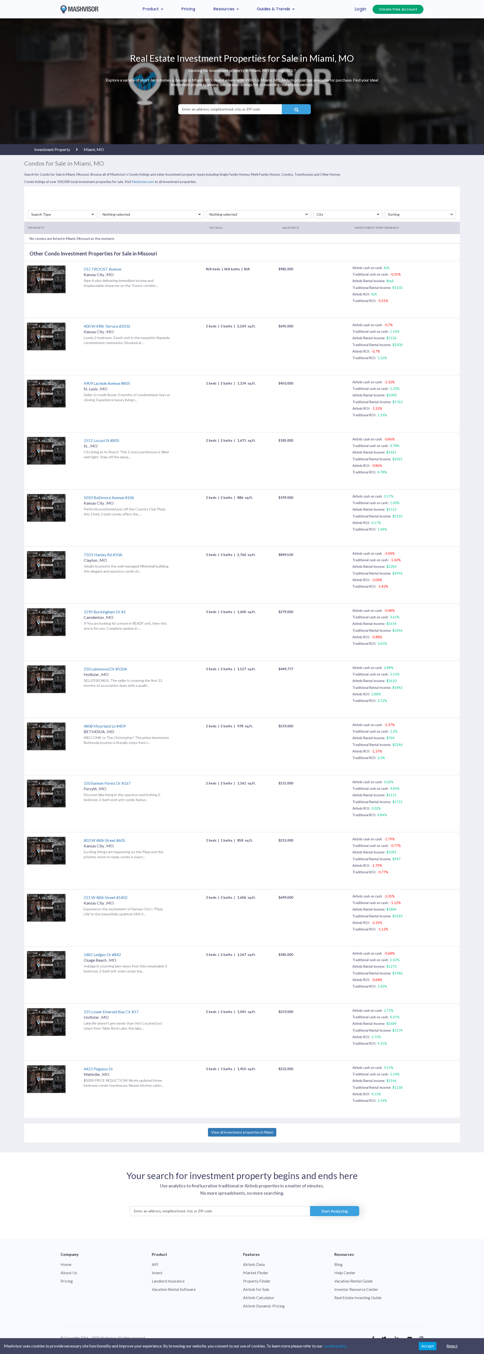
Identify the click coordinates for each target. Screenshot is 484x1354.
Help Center (344, 1272)
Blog (338, 1264)
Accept (427, 1345)
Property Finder (256, 1280)
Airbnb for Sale (256, 1289)
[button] (62, 214)
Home (65, 1264)
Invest (157, 1272)
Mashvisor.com (143, 182)
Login (361, 9)
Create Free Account (398, 9)
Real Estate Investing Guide (357, 1297)
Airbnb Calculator (258, 1297)
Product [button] (150, 9)
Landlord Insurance (168, 1280)
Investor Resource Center (356, 1289)
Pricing (188, 9)
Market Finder (255, 1272)
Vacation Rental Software (174, 1289)
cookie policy (334, 1345)
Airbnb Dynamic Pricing (264, 1305)
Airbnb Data (254, 1264)
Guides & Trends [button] (273, 9)
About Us (68, 1272)
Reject (452, 1345)
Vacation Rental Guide (353, 1280)
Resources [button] (224, 9)
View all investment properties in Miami (242, 1132)
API (155, 1264)
